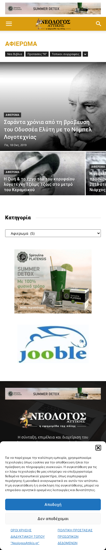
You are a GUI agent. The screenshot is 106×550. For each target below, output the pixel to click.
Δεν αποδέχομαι (53, 518)
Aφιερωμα (12, 115)
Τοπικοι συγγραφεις (65, 54)
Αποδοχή (53, 504)
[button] (98, 447)
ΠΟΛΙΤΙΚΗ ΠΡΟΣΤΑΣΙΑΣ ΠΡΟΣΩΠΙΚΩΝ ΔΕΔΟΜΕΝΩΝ (75, 536)
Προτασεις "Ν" (37, 54)
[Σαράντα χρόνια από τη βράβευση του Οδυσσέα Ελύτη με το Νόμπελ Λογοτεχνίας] (53, 106)
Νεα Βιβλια (14, 54)
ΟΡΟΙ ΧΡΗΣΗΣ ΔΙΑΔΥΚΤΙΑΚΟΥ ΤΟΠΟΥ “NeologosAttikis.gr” (28, 536)
